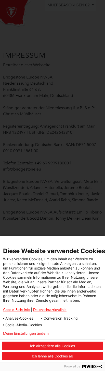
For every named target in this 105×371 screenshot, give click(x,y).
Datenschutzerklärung (81, 333)
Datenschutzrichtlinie (50, 309)
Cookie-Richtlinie (16, 309)
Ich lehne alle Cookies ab (52, 356)
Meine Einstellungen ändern (26, 333)
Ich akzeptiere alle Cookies (52, 346)
